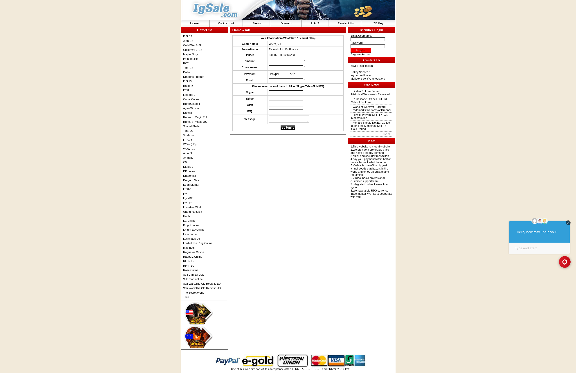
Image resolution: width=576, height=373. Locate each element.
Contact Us (346, 23)
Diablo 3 (188, 166)
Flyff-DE (188, 198)
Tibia (186, 297)
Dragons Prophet (193, 76)
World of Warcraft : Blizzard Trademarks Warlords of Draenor (371, 108)
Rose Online (190, 270)
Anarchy (188, 157)
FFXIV (187, 189)
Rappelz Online (192, 256)
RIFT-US (188, 261)
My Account (226, 23)
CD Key (378, 23)
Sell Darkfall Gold (194, 274)
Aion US (188, 40)
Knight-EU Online (194, 229)
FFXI (186, 90)
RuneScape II (191, 103)
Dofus (186, 72)
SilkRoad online (193, 279)
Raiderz (188, 85)
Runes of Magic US (195, 121)
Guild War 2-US (192, 49)
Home (194, 23)
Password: (357, 42)
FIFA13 (187, 81)
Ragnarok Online (193, 252)
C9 (185, 162)
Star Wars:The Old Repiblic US (202, 288)
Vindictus (188, 135)
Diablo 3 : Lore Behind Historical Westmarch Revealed (370, 93)
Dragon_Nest (191, 180)
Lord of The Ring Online (197, 243)
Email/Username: (361, 35)
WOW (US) (189, 144)
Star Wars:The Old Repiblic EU (202, 283)
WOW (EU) (189, 148)
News (257, 23)
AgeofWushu (191, 108)
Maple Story (190, 54)
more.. (387, 134)
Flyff (185, 193)
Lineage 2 (189, 94)
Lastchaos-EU (191, 234)
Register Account (361, 54)
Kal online (189, 220)
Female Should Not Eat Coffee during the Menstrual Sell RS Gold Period (370, 126)
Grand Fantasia (192, 211)
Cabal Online (191, 99)
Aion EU (188, 153)
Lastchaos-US (191, 238)
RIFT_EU (188, 265)
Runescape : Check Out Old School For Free (369, 101)
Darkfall (188, 112)
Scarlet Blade (191, 126)
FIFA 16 (187, 139)
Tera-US (188, 67)
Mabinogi (189, 247)
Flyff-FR (188, 202)
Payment (286, 23)
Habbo (187, 216)
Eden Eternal (191, 184)
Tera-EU (188, 130)
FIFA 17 (187, 36)
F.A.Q (315, 23)
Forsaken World (192, 207)
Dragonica (189, 175)
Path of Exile (190, 58)
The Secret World (193, 292)
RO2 (186, 63)
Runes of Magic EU (195, 117)
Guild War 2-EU (192, 45)
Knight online (191, 225)
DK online (189, 171)
